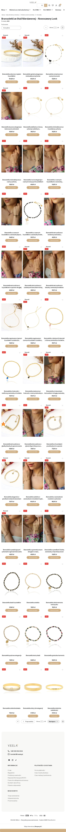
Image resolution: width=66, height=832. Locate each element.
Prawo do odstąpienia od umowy (18, 780)
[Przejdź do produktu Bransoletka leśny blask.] (33, 634)
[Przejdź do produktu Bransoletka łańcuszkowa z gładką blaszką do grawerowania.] (11, 422)
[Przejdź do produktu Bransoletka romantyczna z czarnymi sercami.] (54, 53)
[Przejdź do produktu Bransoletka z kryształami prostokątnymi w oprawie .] (54, 422)
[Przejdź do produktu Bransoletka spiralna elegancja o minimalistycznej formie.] (33, 53)
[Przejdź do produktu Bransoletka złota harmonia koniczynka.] (54, 581)
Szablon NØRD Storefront (46, 820)
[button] (45, 5)
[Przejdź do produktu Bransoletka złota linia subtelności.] (54, 687)
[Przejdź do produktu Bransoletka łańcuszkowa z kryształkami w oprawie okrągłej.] (11, 264)
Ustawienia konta (13, 798)
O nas (9, 770)
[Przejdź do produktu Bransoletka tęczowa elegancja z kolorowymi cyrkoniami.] (11, 105)
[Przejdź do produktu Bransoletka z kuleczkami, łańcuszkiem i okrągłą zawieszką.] (54, 370)
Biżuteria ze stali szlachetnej (27, 14)
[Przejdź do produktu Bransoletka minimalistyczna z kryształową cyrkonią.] (54, 105)
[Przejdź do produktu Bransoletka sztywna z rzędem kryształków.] (11, 53)
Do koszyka (12, 716)
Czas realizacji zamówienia (43, 775)
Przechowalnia (12, 801)
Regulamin (11, 773)
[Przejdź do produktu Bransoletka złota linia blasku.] (11, 687)
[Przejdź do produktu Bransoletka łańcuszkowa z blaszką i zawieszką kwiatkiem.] (54, 264)
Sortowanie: (4, 24)
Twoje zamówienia (13, 796)
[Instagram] (12, 760)
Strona (51, 27)
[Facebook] (9, 760)
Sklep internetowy (32, 826)
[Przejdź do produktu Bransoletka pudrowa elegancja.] (11, 634)
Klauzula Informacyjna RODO (17, 778)
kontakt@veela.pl (33, 830)
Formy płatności (40, 770)
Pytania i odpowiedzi (14, 785)
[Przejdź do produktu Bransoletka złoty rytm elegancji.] (33, 687)
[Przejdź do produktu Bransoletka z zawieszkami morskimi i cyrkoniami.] (54, 475)
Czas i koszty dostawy (41, 773)
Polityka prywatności (14, 775)
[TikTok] (16, 760)
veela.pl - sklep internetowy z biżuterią (10, 14)
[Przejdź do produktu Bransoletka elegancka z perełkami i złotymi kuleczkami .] (11, 475)
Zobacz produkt (12, 82)
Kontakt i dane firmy (14, 783)
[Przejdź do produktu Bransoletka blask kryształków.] (11, 581)
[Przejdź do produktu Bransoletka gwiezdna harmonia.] (54, 634)
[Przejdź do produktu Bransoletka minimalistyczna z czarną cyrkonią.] (11, 158)
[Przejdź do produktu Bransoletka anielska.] (33, 581)
